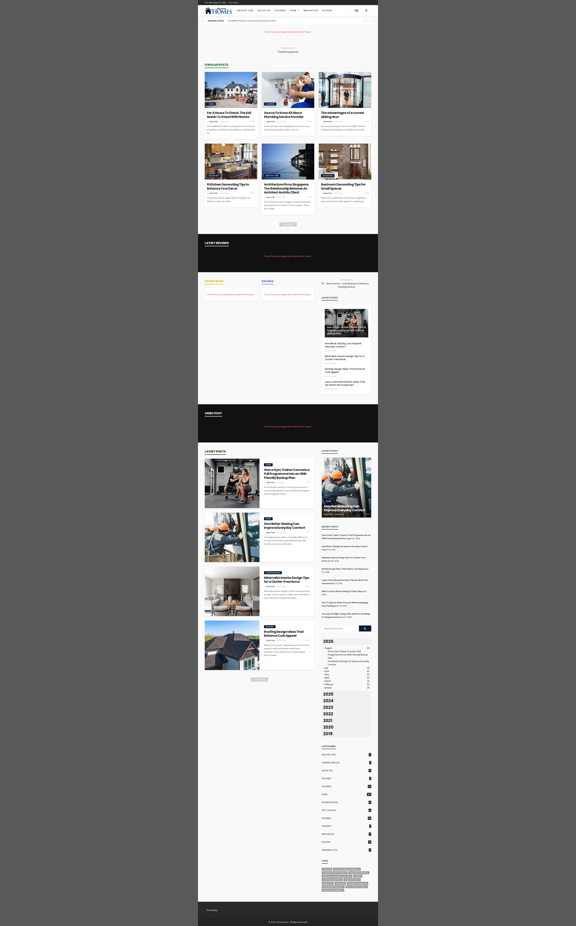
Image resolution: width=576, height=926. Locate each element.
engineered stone (352, 879)
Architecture (245, 10)
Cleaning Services (331, 762)
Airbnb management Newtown (346, 869)
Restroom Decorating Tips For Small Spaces (343, 187)
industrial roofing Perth (357, 883)
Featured (326, 778)
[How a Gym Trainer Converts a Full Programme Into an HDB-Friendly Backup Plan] (346, 323)
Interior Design (273, 573)
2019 (328, 734)
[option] (294, 20)
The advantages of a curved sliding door (342, 115)
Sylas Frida (213, 121)
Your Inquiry (233, 2)
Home (293, 10)
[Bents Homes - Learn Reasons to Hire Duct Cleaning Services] (219, 10)
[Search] (366, 10)
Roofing (327, 10)
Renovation (310, 10)
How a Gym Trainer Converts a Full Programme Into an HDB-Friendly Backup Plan (346, 330)
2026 (328, 641)
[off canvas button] (356, 10)
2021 (327, 721)
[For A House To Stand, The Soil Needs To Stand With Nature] (231, 90)
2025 (328, 694)
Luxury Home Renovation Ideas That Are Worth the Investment (345, 383)
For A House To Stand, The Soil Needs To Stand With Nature (229, 115)
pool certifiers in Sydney (356, 887)
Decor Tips (264, 10)
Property (327, 826)
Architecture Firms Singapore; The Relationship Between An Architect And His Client (286, 188)
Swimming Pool (330, 850)
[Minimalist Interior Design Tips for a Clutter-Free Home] (232, 591)
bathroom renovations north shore (337, 876)
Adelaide (327, 869)
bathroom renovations (359, 873)
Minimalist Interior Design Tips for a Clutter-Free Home (253, 20)
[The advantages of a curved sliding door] (345, 90)
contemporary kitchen (332, 879)
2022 (328, 714)
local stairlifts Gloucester (333, 887)
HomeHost (340, 883)
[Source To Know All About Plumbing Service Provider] (288, 90)
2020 (328, 727)
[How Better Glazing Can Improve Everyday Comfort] (232, 537)
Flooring (280, 10)
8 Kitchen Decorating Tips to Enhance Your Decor (228, 187)
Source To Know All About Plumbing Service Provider (283, 115)
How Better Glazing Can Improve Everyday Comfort (343, 345)
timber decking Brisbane (333, 890)
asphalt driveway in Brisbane (334, 873)
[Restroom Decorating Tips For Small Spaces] (345, 162)
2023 (328, 707)
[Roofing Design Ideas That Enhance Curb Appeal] (232, 645)
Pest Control (329, 810)
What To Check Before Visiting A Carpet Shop (342, 591)
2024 (328, 701)
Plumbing (270, 104)
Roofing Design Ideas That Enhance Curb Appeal (345, 370)
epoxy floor (327, 883)
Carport (358, 876)
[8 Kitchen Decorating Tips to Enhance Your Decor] (231, 162)
